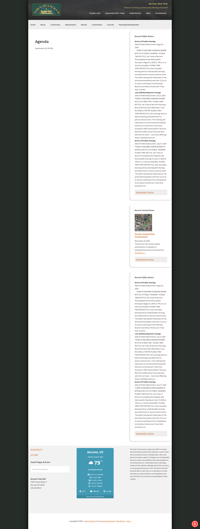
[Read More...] (140, 253)
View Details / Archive (145, 192)
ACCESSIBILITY (36, 449)
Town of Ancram (90, 521)
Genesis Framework (107, 521)
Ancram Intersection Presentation (145, 235)
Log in (128, 521)
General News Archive (145, 259)
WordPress (120, 521)
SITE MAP (34, 455)
